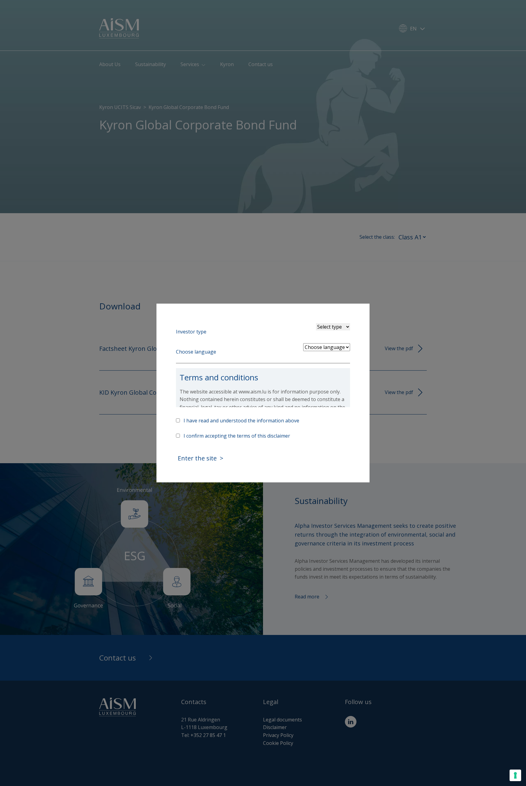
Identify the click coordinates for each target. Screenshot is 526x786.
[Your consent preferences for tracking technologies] (515, 775)
